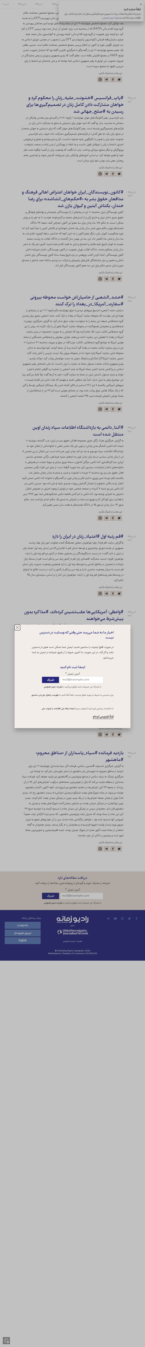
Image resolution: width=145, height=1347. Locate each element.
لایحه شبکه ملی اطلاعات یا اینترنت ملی (58, 708)
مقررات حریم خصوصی (53, 687)
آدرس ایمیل (72, 674)
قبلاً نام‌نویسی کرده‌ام (103, 716)
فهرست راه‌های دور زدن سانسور (45, 695)
